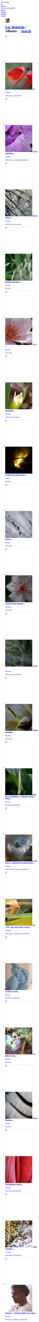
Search (3, 16)
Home (3, 10)
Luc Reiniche (15, 27)
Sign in (3, 6)
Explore (3, 14)
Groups (3, 12)
